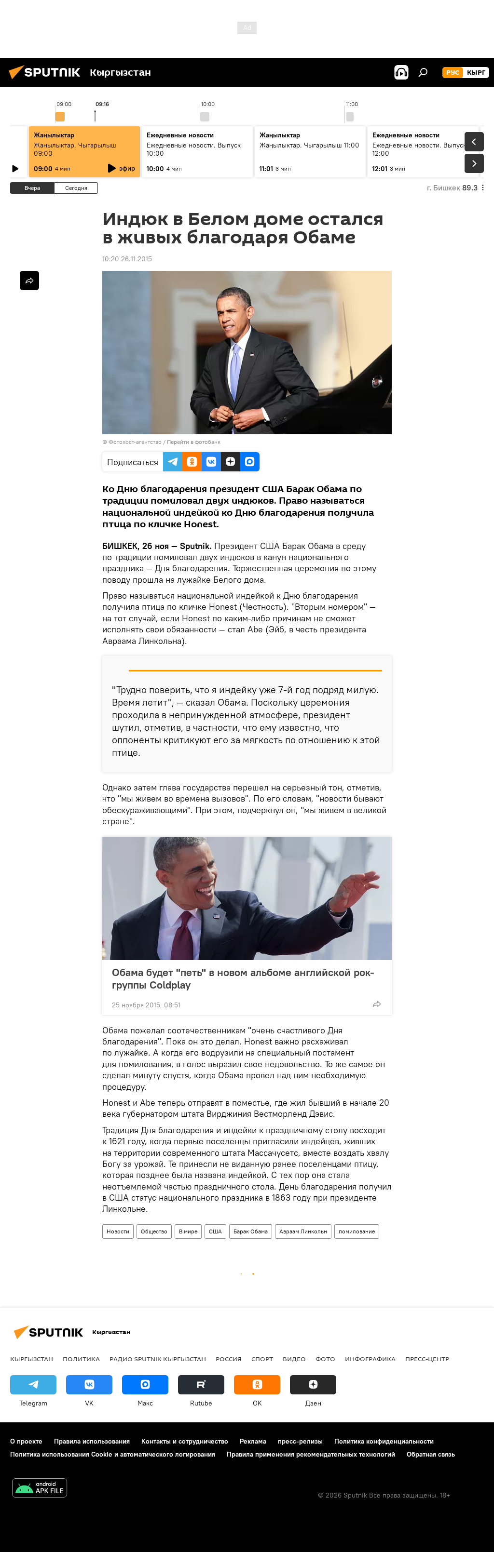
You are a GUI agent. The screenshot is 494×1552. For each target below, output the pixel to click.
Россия (229, 1358)
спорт (262, 1358)
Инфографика (370, 1358)
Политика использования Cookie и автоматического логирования (112, 1454)
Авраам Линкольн (303, 1231)
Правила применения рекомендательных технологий (311, 1454)
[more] (376, 1004)
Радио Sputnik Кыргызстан (158, 1358)
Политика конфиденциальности (384, 1441)
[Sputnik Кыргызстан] (47, 80)
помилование (357, 1231)
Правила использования (92, 1441)
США (215, 1231)
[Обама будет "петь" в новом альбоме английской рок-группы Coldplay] (247, 898)
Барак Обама (250, 1231)
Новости (118, 1231)
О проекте (26, 1441)
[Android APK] (39, 1489)
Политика (81, 1358)
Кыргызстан (31, 1358)
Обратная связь (431, 1454)
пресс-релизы (300, 1441)
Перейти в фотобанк (193, 441)
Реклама (253, 1441)
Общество (154, 1231)
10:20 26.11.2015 (127, 258)
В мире (188, 1231)
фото (325, 1358)
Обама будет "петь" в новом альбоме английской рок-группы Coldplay (243, 978)
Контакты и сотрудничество (184, 1441)
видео (294, 1358)
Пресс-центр (427, 1358)
